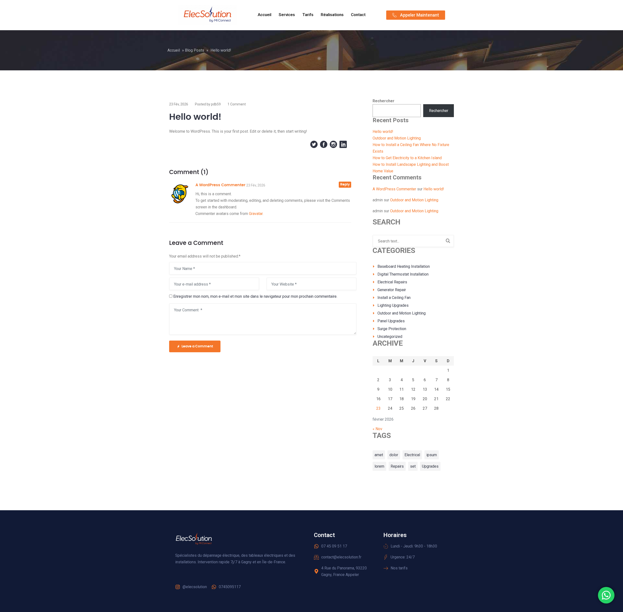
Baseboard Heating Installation (403, 266)
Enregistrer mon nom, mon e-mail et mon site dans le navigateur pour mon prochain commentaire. (255, 296)
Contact (358, 14)
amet (379, 455)
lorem (379, 466)
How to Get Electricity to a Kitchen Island (407, 158)
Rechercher (383, 101)
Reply (345, 184)
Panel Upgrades (391, 321)
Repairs (397, 466)
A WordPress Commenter (220, 185)
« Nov (377, 429)
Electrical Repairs (392, 282)
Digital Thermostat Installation (403, 274)
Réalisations (332, 14)
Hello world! (383, 131)
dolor (393, 455)
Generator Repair (391, 289)
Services (287, 14)
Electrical (412, 455)
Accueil (264, 14)
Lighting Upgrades (393, 305)
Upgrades (430, 466)
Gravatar (256, 213)
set (413, 466)
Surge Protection (391, 328)
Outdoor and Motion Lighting (397, 138)
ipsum (431, 455)
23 (378, 408)
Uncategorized (389, 336)
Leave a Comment (197, 346)
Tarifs (307, 14)
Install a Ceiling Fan (394, 297)
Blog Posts (194, 50)
